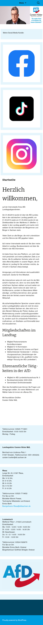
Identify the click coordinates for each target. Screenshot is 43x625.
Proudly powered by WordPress (14, 620)
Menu (21, 3)
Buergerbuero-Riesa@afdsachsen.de (16, 506)
